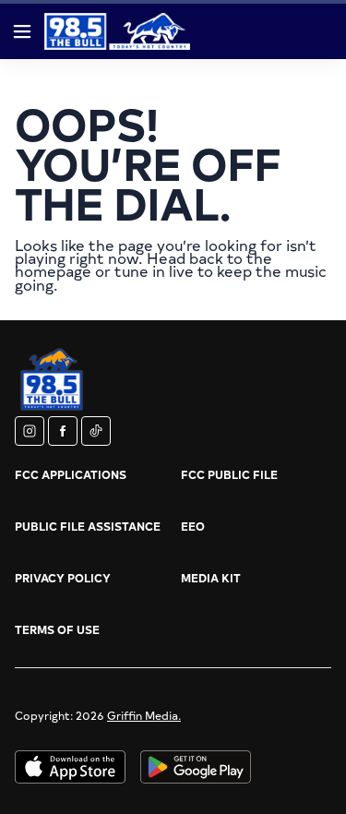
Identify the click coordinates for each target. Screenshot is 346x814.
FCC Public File (229, 474)
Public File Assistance (88, 526)
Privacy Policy (63, 577)
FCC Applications (70, 474)
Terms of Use (57, 629)
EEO (193, 526)
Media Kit (211, 577)
